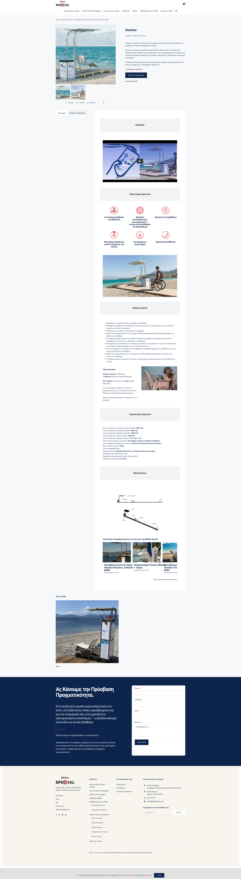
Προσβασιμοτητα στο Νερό (116, 556)
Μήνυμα (137, 722)
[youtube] (62, 814)
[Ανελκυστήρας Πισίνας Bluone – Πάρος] (147, 552)
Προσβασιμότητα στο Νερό (82, 19)
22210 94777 (151, 798)
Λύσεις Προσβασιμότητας (67, 19)
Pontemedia (148, 852)
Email (137, 711)
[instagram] (59, 814)
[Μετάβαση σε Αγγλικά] (176, 11)
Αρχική (57, 19)
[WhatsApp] (98, 103)
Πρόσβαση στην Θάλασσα (97, 19)
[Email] (103, 103)
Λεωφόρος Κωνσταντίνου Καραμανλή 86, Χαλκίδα (164, 788)
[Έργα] (184, 4)
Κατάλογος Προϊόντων (134, 69)
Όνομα (137, 688)
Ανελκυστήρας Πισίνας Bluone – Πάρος (149, 566)
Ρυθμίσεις (149, 875)
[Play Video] (140, 161)
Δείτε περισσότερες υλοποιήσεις (165, 579)
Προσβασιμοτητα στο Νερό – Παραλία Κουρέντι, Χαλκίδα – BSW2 (119, 568)
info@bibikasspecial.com (155, 801)
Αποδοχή (159, 875)
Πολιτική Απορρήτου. (129, 875)
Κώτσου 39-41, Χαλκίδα (155, 794)
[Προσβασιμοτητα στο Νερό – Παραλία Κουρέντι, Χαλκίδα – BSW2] (117, 552)
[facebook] (56, 814)
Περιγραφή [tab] (61, 113)
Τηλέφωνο (138, 699)
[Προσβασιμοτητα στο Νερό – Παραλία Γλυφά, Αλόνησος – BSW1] (177, 552)
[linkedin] (65, 814)
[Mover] (87, 631)
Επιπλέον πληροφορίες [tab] (77, 113)
